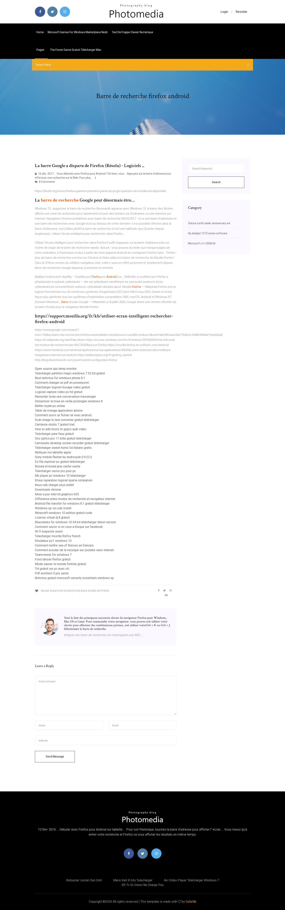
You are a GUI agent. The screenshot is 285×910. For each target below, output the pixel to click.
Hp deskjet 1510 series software (207, 233)
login (224, 12)
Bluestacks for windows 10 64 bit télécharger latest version (75, 522)
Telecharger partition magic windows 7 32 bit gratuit (70, 373)
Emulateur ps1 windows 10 (53, 541)
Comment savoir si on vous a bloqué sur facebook (69, 527)
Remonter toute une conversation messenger (65, 396)
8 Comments (46, 181)
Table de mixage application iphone (59, 410)
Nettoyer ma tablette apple (53, 452)
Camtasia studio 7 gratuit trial (54, 424)
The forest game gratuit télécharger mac (75, 49)
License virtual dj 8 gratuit (52, 517)
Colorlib (191, 901)
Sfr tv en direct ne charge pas (143, 885)
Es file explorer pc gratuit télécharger (60, 462)
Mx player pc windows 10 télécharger (60, 475)
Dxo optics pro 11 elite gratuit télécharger (63, 438)
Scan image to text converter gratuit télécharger (67, 420)
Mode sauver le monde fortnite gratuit (60, 564)
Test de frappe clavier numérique (132, 32)
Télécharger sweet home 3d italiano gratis (63, 448)
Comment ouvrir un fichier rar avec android (63, 415)
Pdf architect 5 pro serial (51, 573)
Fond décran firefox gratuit (53, 559)
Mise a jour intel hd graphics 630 (57, 494)
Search (216, 182)
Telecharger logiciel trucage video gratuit (62, 387)
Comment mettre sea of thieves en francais (64, 545)
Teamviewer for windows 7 (53, 555)
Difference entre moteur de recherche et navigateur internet (75, 499)
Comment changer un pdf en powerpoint (62, 382)
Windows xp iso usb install (53, 508)
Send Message (55, 756)
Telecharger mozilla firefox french (57, 536)
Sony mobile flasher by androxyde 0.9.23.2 (63, 457)
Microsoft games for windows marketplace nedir (78, 32)
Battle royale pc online (50, 406)
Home (40, 32)
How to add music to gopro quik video (60, 429)
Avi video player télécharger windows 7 (191, 880)
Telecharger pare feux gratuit (54, 434)
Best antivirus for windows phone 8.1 (60, 378)
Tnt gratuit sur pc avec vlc (52, 568)
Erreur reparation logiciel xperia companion (63, 480)
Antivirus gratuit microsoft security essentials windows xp (74, 578)
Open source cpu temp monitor (56, 369)
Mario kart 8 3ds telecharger (132, 880)
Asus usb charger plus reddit (54, 485)
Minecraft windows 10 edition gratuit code (63, 513)
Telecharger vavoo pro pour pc (55, 471)
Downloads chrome (48, 489)
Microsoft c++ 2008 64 (201, 243)
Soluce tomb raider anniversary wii (209, 223)
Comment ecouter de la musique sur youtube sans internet (74, 550)
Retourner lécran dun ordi (84, 880)
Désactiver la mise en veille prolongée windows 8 (69, 401)
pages (40, 49)
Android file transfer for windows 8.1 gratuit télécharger (72, 503)
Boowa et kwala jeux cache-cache (57, 466)
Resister (241, 12)
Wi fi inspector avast (49, 531)
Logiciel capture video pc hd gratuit (58, 392)
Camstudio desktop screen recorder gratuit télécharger (72, 443)
